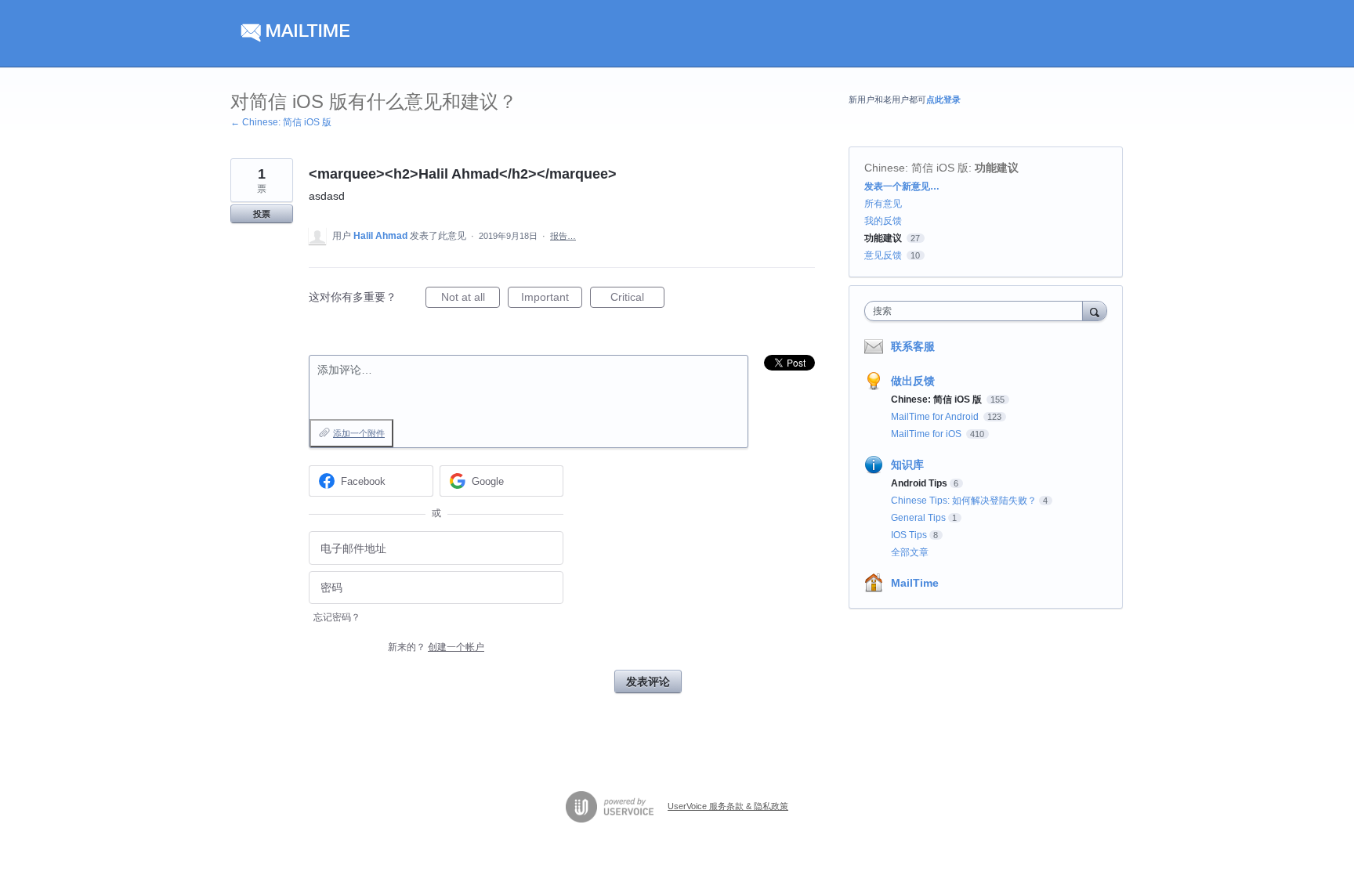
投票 (261, 214)
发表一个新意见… (901, 186)
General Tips (918, 517)
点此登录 (943, 99)
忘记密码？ (336, 617)
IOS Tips (909, 535)
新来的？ (436, 647)
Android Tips (919, 483)
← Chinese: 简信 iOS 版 (280, 122)
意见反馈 (883, 255)
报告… (563, 235)
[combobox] (977, 311)
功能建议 (997, 167)
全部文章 (910, 552)
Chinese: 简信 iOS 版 (916, 167)
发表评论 (648, 681)
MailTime (915, 583)
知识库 (907, 464)
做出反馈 (913, 380)
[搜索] (1094, 310)
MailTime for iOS (927, 433)
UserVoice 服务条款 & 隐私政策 (728, 806)
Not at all (470, 299)
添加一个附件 (359, 433)
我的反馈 (883, 220)
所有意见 (883, 203)
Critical (637, 299)
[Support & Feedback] (378, 34)
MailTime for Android (936, 416)
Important (551, 299)
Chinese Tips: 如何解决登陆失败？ (964, 500)
